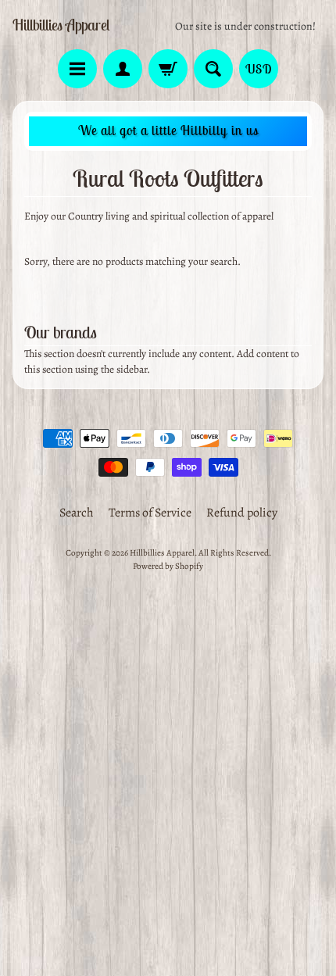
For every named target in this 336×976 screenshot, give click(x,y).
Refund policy (241, 512)
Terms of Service (150, 512)
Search (76, 512)
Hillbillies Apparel (61, 25)
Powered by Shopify (168, 566)
